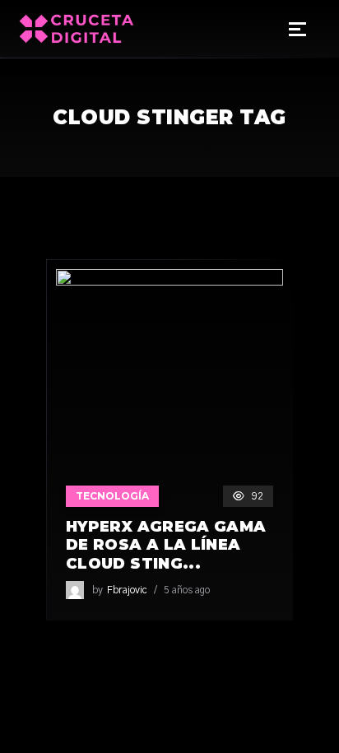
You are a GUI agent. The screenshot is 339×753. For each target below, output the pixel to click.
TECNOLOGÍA (112, 496)
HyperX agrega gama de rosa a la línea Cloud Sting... (166, 545)
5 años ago (187, 590)
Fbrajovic (127, 590)
